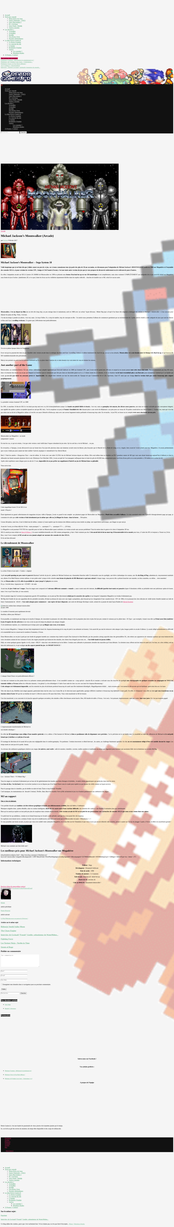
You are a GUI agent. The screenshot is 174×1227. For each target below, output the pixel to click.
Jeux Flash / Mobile (15, 26)
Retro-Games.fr (9, 1151)
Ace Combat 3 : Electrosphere (10, 65)
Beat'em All (4, 886)
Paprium (4, 1215)
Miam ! (71, 1224)
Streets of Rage (7, 947)
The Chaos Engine (8, 931)
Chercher (23, 132)
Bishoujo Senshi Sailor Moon (13, 927)
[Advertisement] (87, 148)
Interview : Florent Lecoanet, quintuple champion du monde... (20, 67)
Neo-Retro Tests (14, 37)
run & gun (11, 886)
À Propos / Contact (11, 55)
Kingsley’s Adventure (10, 1008)
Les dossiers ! (9, 29)
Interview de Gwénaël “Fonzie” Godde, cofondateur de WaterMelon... (29, 935)
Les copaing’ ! (17, 51)
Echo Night (8, 1004)
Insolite (11, 35)
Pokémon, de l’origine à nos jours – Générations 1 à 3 (18, 1078)
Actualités (12, 31)
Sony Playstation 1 (15, 22)
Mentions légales (18, 53)
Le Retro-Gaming (15, 42)
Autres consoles (14, 28)
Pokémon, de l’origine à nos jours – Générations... (17, 62)
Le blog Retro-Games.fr (13, 40)
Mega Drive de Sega (16, 19)
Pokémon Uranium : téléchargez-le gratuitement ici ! (17, 60)
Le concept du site (15, 44)
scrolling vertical (20, 886)
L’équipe (12, 46)
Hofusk (5, 240)
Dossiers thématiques (16, 38)
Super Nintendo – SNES (17, 20)
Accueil (7, 15)
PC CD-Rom (13, 24)
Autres (11, 49)
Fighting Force (7, 939)
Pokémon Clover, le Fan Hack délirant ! (13, 64)
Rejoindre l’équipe (15, 48)
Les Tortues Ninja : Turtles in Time (15, 943)
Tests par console (10, 17)
